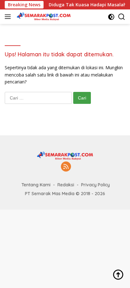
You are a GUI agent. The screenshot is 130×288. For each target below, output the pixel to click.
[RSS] (66, 166)
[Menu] (9, 16)
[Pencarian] (121, 17)
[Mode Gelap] (111, 17)
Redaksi (65, 185)
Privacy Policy (95, 185)
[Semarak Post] (43, 16)
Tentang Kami (35, 185)
